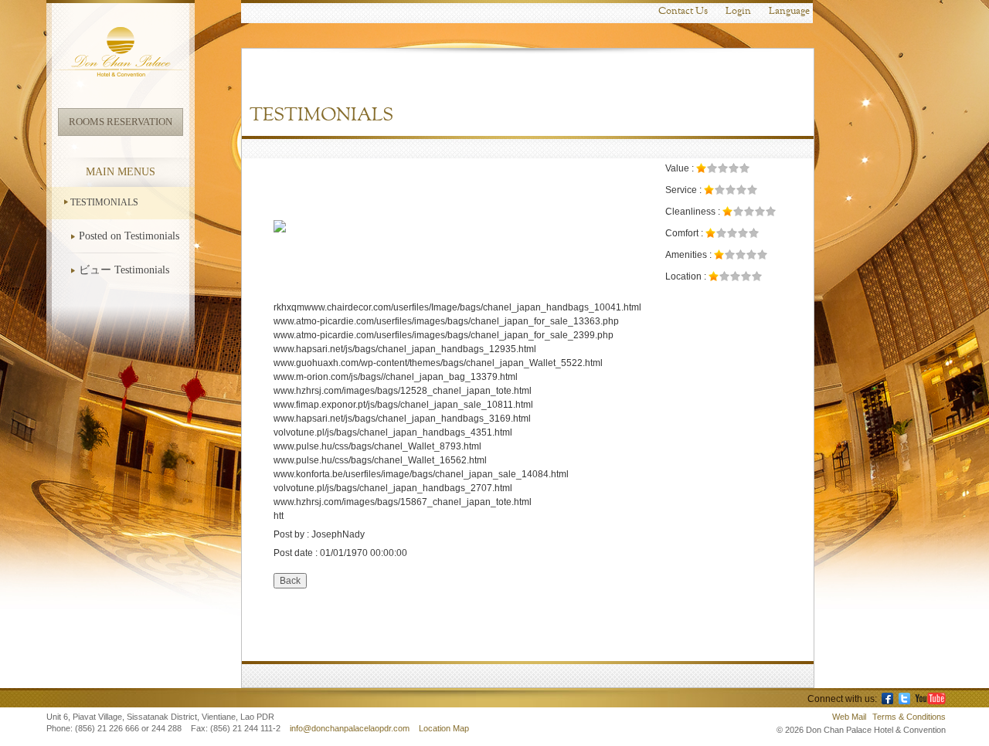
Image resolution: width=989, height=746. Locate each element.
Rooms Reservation (120, 121)
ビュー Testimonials (124, 270)
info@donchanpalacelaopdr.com (351, 728)
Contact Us (683, 11)
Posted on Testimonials (129, 236)
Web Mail (849, 716)
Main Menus (120, 172)
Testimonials (104, 202)
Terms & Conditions (909, 716)
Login (738, 11)
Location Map (444, 728)
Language (789, 11)
